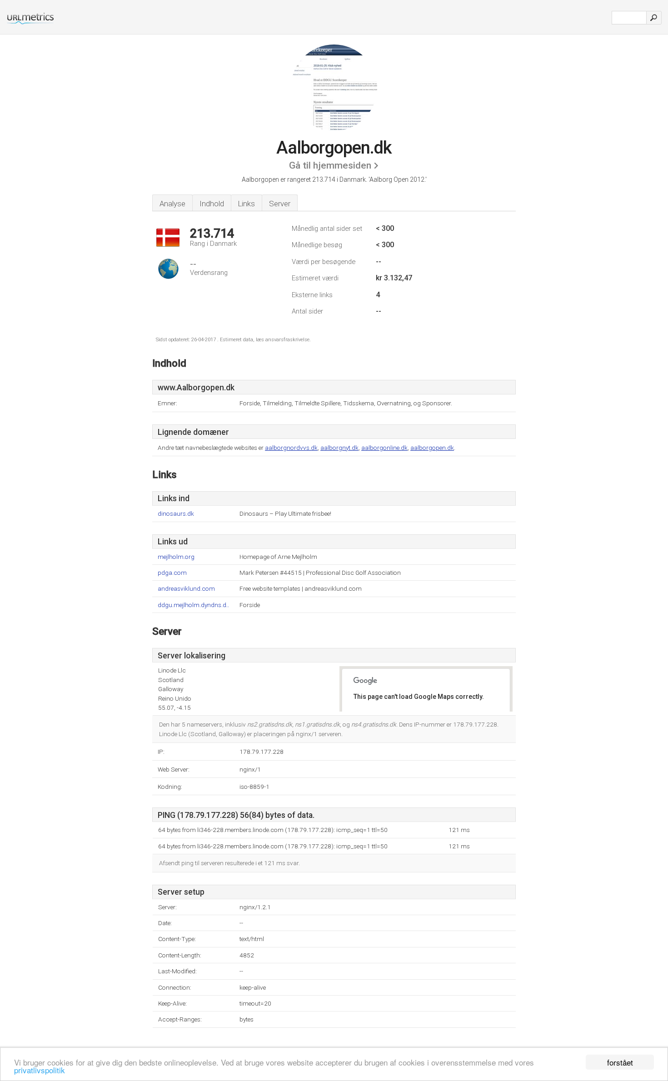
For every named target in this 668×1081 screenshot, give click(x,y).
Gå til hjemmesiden (330, 165)
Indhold (211, 203)
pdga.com (172, 572)
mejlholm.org (176, 556)
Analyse (172, 203)
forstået (620, 1062)
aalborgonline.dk (384, 447)
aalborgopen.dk (432, 447)
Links (246, 203)
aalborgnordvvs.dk (291, 447)
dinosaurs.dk (176, 513)
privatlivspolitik (39, 1070)
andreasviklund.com (186, 588)
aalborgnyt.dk (339, 447)
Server (279, 203)
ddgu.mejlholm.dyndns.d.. (193, 605)
